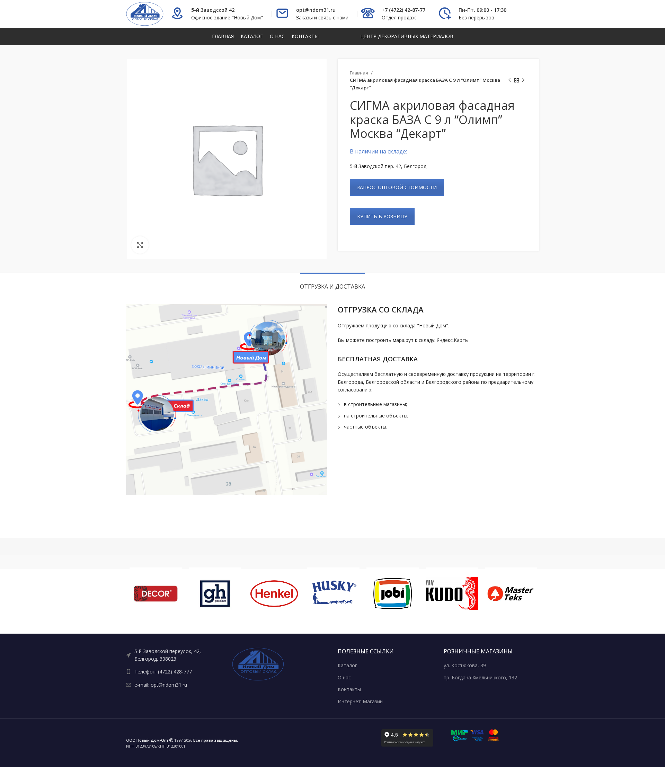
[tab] (332, 283)
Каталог (347, 665)
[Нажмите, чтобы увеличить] (140, 245)
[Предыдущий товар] (509, 80)
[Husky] (333, 593)
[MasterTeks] (511, 593)
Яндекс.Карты (453, 340)
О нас (344, 677)
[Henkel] (274, 593)
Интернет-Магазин (360, 701)
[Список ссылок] (174, 655)
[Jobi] (392, 593)
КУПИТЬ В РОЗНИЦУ (382, 216)
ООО (147, 740)
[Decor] (156, 593)
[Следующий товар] (523, 80)
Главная (359, 73)
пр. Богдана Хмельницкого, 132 (480, 677)
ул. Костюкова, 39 (465, 665)
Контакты (349, 689)
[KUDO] (452, 593)
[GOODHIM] (215, 593)
